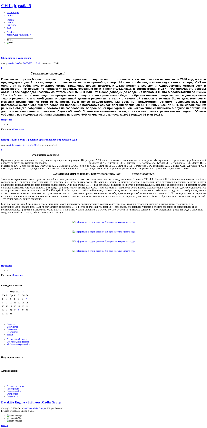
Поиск (10, 22)
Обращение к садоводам (16, 57)
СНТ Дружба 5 (16, 5)
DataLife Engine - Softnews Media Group (31, 402)
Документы (17, 275)
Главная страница (15, 386)
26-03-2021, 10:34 (31, 63)
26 (19, 310)
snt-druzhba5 (14, 63)
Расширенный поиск (17, 339)
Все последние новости (18, 342)
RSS (9, 27)
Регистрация (13, 12)
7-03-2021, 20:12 (31, 145)
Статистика (12, 394)
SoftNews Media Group (34, 408)
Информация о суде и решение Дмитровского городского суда (39, 139)
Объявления (18, 129)
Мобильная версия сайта (18, 344)
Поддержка (12, 396)
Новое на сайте (14, 391)
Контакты (11, 25)
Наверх (4, 425)
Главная (10, 20)
